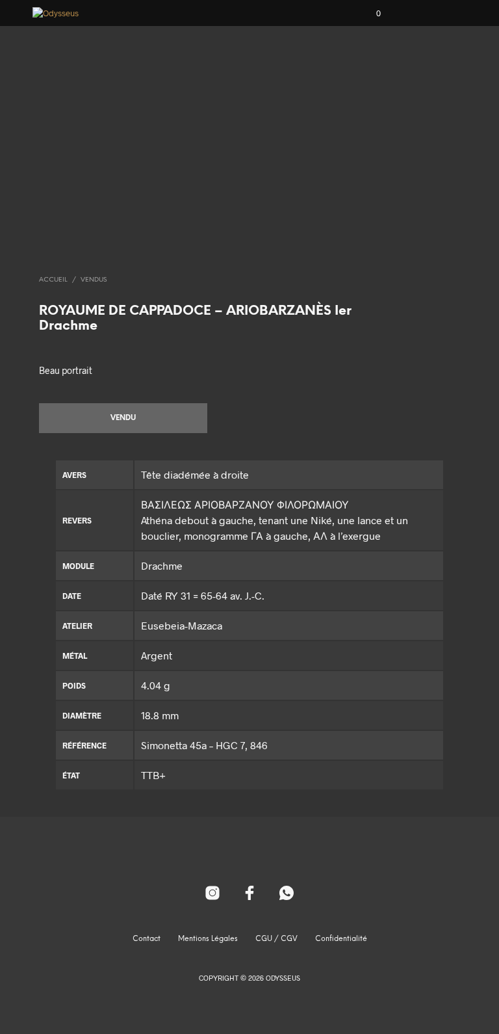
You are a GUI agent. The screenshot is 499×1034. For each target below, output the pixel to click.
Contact (146, 939)
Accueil (53, 280)
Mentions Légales (208, 939)
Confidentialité (341, 939)
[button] (370, 13)
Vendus (94, 280)
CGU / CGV (276, 939)
